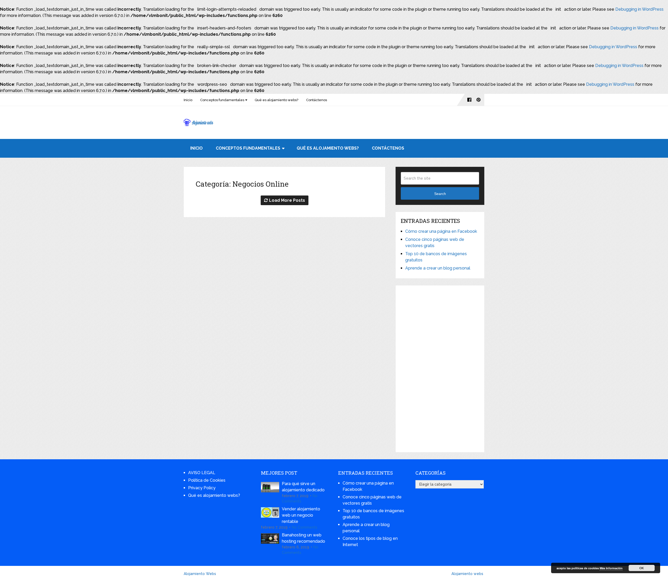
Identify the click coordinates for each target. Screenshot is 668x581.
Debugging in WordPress (639, 9)
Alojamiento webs (467, 574)
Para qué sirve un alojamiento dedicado (303, 486)
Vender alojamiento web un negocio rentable (301, 515)
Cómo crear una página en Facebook (441, 231)
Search (440, 194)
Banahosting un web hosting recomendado (303, 538)
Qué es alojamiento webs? (276, 100)
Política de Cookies (206, 480)
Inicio (188, 100)
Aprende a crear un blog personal (437, 268)
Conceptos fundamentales (222, 100)
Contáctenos (316, 100)
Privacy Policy (202, 487)
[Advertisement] (440, 369)
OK (641, 568)
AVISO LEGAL (201, 472)
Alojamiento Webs (200, 574)
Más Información (611, 568)
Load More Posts (287, 200)
